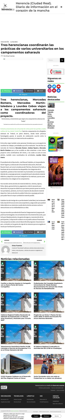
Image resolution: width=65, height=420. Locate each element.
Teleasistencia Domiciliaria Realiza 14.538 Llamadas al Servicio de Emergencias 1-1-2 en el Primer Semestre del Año (16, 348)
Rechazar (46, 416)
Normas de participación (55, 411)
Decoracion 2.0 (4, 399)
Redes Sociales (18, 399)
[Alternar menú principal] (61, 7)
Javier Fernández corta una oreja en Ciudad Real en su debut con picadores (48, 377)
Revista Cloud (17, 402)
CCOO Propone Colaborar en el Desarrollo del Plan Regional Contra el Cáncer (16, 377)
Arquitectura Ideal (5, 402)
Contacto (53, 390)
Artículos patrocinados (44, 388)
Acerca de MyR (60, 390)
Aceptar (36, 416)
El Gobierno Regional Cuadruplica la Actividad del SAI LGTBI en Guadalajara (48, 347)
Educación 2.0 (43, 399)
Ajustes (57, 416)
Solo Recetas (30, 399)
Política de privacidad (44, 411)
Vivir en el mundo (31, 402)
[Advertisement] (32, 26)
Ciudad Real (56, 401)
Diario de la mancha (58, 385)
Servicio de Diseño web (57, 388)
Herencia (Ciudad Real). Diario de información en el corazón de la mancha (36, 6)
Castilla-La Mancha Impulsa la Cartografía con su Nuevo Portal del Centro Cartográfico (16, 285)
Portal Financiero (44, 402)
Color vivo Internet (14, 410)
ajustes (21, 418)
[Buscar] (62, 60)
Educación (5, 42)
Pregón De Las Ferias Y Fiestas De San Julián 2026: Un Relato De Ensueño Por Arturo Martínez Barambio (47, 316)
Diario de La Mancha (58, 403)
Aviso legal (35, 411)
